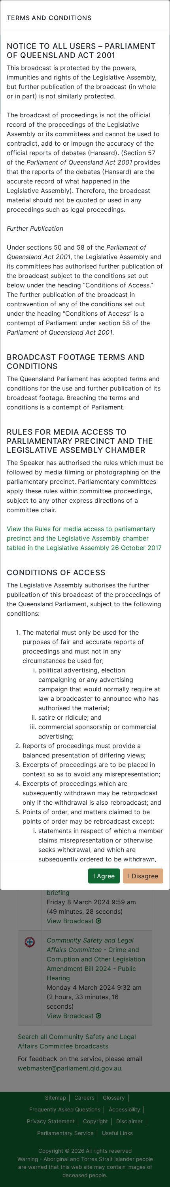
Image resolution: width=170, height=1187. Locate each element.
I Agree (104, 876)
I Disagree (143, 876)
